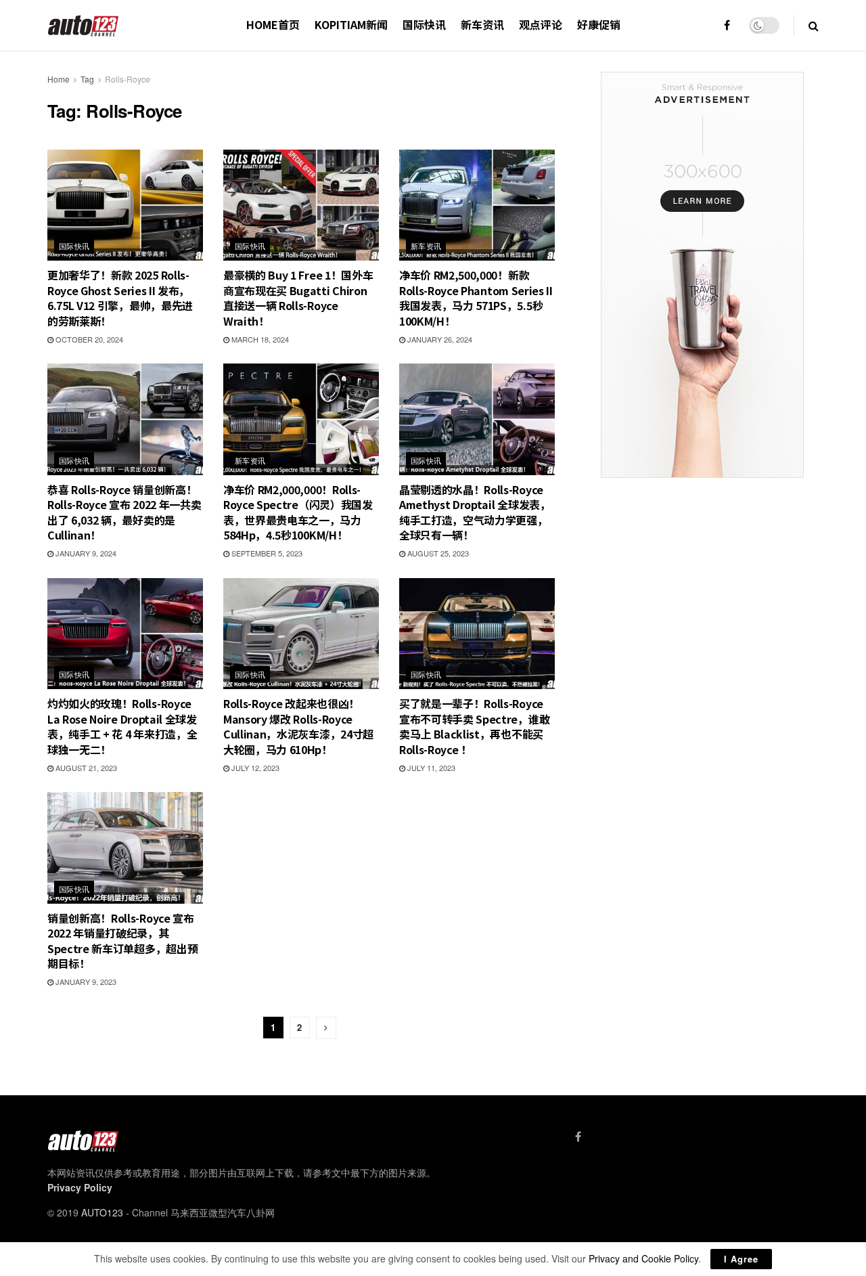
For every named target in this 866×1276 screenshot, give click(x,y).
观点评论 (540, 24)
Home (58, 79)
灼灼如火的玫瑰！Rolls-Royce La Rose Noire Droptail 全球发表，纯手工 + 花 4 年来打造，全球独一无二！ (122, 726)
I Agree (741, 1258)
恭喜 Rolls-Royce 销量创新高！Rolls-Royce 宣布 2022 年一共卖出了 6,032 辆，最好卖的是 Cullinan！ (124, 512)
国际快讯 (424, 24)
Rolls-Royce (127, 79)
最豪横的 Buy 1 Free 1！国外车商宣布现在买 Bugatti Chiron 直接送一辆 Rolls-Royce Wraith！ (298, 297)
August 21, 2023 (85, 767)
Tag (87, 79)
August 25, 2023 (437, 553)
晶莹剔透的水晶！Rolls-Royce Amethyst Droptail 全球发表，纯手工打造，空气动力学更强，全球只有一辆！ (475, 512)
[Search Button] (813, 25)
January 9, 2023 (84, 981)
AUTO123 (102, 1212)
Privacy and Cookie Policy (643, 1258)
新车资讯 (482, 24)
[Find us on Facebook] (727, 25)
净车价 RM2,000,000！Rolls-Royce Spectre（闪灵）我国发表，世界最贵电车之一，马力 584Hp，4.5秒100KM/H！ (298, 512)
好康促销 (598, 24)
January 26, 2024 (438, 339)
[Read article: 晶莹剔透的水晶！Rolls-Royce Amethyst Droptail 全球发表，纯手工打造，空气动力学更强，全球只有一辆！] (477, 419)
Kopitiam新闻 (351, 24)
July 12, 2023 (254, 767)
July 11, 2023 (430, 767)
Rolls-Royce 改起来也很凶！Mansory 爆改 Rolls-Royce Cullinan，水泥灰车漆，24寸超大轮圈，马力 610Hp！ (298, 726)
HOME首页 (273, 24)
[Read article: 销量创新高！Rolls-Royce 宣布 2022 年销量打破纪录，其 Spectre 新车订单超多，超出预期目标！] (125, 847)
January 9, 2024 (84, 553)
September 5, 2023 (265, 553)
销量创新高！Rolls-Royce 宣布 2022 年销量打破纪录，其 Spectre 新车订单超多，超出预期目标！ (122, 940)
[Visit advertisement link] (702, 275)
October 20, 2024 (88, 339)
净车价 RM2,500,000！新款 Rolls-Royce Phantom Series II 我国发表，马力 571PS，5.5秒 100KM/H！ (476, 297)
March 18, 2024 (259, 339)
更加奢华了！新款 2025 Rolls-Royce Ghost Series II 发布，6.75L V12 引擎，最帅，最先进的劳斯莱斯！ (120, 297)
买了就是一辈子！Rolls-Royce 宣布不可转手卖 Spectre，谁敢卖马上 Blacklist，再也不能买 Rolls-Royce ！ (474, 726)
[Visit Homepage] (83, 25)
